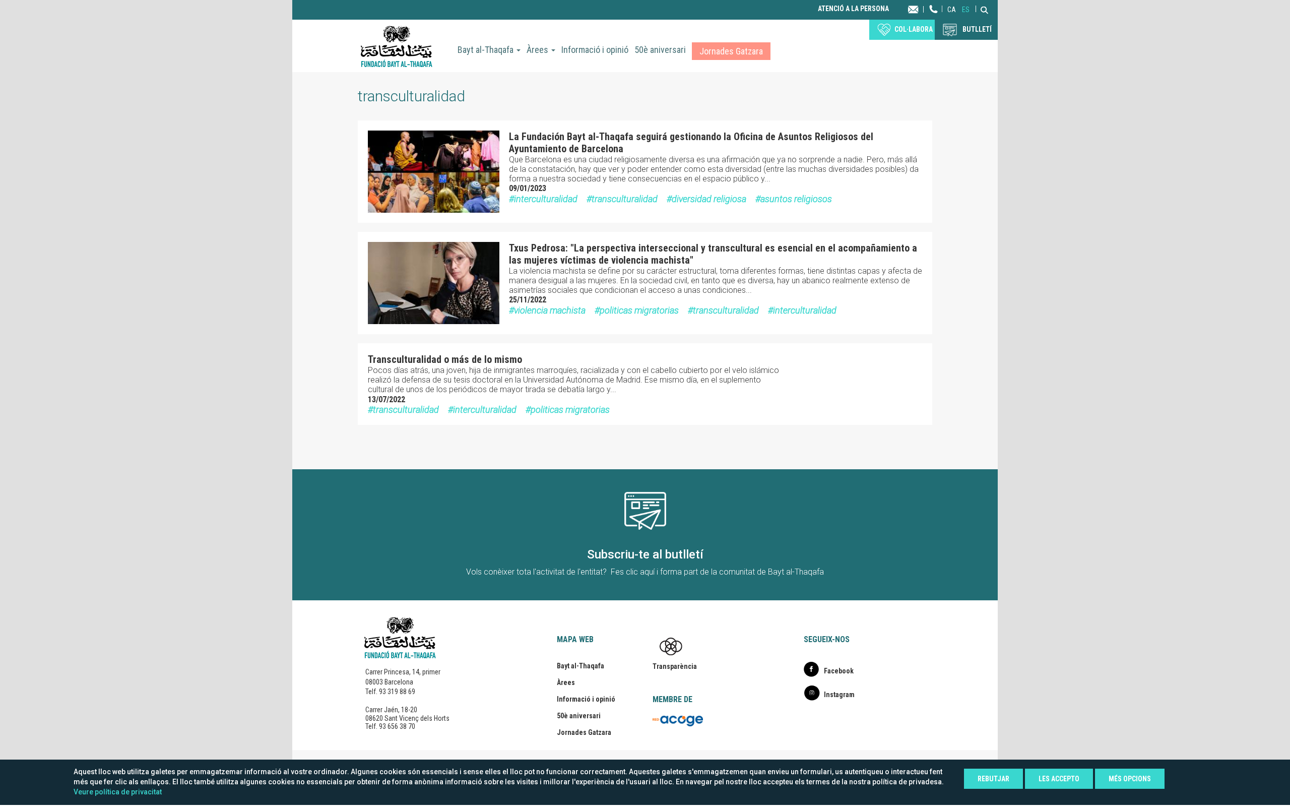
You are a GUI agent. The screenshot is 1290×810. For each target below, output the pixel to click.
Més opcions (1130, 779)
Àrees (538, 49)
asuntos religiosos (796, 199)
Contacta (923, 9)
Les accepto (1059, 779)
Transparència (675, 666)
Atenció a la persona (853, 9)
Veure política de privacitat (118, 792)
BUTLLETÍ (977, 29)
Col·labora (913, 29)
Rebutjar (993, 779)
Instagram (839, 695)
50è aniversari (660, 49)
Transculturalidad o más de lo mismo (445, 359)
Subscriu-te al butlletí (645, 554)
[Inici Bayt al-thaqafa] (396, 46)
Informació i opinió (594, 49)
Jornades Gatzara (731, 51)
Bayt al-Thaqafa (486, 49)
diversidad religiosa (709, 199)
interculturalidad (545, 199)
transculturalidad (625, 199)
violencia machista (550, 310)
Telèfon (933, 19)
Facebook (839, 671)
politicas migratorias (639, 310)
